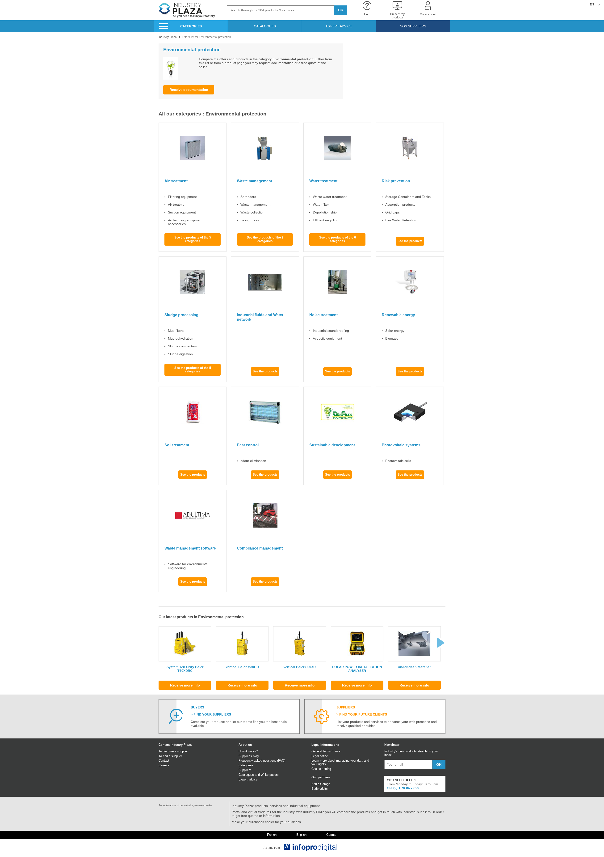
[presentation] (440, 643)
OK (340, 10)
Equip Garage (320, 784)
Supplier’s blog (249, 756)
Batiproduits (319, 788)
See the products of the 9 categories (265, 239)
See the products (410, 241)
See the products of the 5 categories (192, 239)
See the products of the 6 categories (337, 239)
